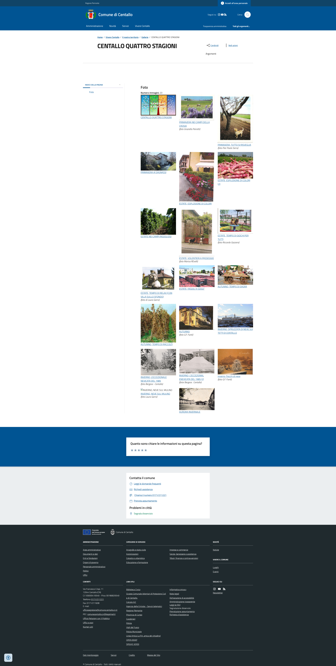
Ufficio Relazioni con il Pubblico (96, 618)
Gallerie (144, 37)
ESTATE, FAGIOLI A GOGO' (191, 289)
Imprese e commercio (179, 549)
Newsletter (218, 592)
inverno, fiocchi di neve (229, 376)
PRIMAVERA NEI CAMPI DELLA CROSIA (194, 124)
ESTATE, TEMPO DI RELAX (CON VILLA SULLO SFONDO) (156, 294)
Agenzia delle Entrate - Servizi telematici (144, 606)
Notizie (216, 549)
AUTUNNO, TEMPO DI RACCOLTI (157, 344)
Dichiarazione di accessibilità (182, 597)
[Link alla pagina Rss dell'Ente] (224, 589)
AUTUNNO (184, 331)
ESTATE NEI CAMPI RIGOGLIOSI (156, 236)
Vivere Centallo (142, 26)
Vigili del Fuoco (132, 627)
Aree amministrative (92, 549)
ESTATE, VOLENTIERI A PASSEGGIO (196, 258)
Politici (86, 570)
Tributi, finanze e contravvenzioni (184, 558)
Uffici (85, 575)
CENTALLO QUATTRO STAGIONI (156, 117)
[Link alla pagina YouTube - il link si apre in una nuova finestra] (222, 14)
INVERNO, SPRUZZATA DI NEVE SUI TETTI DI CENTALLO (235, 331)
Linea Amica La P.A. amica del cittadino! (143, 635)
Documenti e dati (90, 554)
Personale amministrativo (94, 566)
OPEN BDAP (131, 640)
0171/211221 (97, 599)
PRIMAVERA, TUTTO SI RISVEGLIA (234, 145)
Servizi (125, 26)
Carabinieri (130, 619)
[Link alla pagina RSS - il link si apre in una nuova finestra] (225, 14)
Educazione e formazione (137, 562)
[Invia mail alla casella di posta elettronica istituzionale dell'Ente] (100, 610)
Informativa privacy (178, 589)
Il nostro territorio (130, 37)
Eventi (216, 571)
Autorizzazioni (132, 554)
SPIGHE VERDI (132, 644)
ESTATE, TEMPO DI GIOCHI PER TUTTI (233, 237)
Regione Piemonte (92, 3)
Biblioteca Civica (133, 589)
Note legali (174, 593)
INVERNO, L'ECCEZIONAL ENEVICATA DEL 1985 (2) (191, 377)
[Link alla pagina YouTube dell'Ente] (219, 589)
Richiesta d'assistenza (179, 614)
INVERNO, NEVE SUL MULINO (155, 394)
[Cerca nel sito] (246, 14)
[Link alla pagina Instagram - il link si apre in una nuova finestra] (219, 14)
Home (100, 37)
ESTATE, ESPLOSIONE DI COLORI (195, 203)
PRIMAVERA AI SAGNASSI (153, 172)
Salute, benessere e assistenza (183, 554)
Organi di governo (90, 562)
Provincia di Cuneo (134, 614)
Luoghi (216, 567)
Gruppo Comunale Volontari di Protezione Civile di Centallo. (146, 595)
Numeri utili (88, 626)
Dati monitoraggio (90, 655)
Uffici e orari (88, 622)
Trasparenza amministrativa (214, 26)
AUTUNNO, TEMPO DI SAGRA (232, 286)
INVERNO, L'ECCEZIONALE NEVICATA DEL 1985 (154, 379)
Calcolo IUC (131, 602)
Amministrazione (94, 26)
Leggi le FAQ (175, 604)
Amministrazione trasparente (182, 601)
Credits (132, 655)
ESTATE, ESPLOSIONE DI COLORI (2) (234, 182)
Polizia (129, 623)
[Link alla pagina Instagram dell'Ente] (214, 589)
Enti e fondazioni (90, 558)
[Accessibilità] (8, 658)
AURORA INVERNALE (189, 412)
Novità (112, 26)
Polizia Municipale (134, 631)
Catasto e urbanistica (135, 558)
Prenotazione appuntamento (182, 611)
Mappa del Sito (153, 655)
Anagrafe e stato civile (136, 549)
